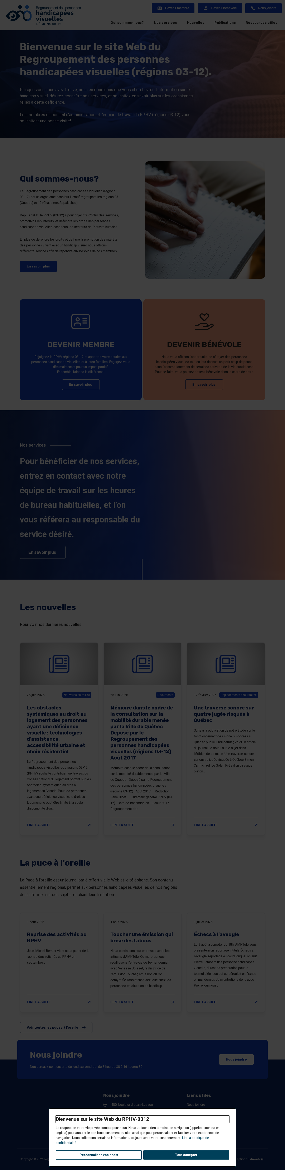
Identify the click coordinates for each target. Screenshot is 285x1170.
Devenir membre (177, 8)
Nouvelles (195, 23)
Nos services (165, 23)
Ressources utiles (261, 23)
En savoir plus (42, 266)
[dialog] (142, 1137)
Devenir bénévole (224, 8)
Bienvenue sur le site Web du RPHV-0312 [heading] (102, 1119)
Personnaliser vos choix (98, 1155)
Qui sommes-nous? (127, 23)
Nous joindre (267, 8)
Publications (225, 23)
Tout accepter (186, 1155)
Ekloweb (255, 1159)
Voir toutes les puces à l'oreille (53, 1027)
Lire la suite (59, 825)
